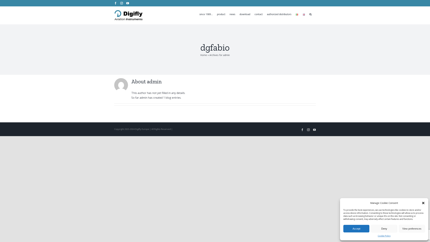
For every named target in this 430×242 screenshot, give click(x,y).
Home (203, 55)
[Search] (310, 13)
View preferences (411, 228)
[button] (423, 203)
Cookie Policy (384, 235)
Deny (384, 228)
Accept (356, 228)
